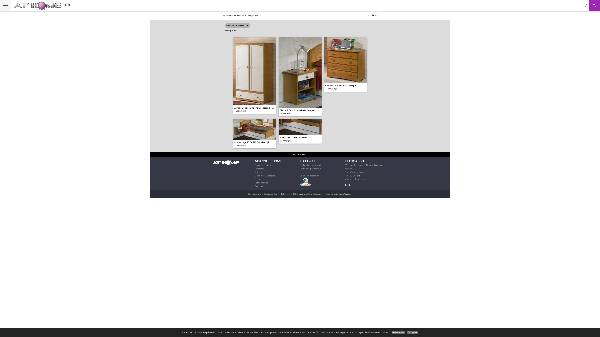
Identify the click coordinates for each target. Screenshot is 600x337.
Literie (257, 179)
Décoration (260, 186)
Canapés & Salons (263, 165)
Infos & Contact (352, 175)
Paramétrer (398, 332)
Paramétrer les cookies (355, 172)
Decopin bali (252, 16)
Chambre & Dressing (265, 175)
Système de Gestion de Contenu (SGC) (284, 194)
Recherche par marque (310, 168)
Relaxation (259, 168)
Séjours (258, 172)
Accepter (412, 332)
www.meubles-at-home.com (357, 179)
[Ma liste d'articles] (584, 5)
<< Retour (373, 15)
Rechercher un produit (310, 165)
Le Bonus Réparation (309, 175)
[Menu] (5, 5)
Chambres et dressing (234, 16)
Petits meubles (261, 182)
